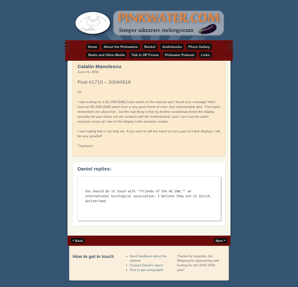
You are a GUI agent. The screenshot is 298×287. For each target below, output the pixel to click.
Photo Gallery (199, 47)
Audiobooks (172, 47)
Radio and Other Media (106, 55)
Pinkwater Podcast (179, 55)
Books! (150, 47)
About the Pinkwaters (121, 47)
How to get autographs (146, 270)
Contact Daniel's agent (146, 265)
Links (205, 55)
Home (92, 47)
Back (77, 240)
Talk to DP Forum (145, 55)
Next (221, 240)
